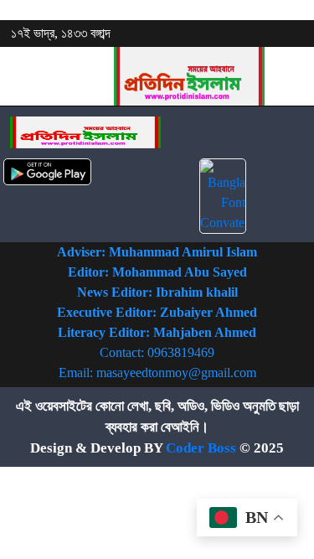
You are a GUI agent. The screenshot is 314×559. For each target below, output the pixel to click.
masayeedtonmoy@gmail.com (176, 372)
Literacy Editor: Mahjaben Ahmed (157, 332)
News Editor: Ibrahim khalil (157, 292)
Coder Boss (201, 448)
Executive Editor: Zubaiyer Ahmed (157, 312)
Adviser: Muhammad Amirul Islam (157, 252)
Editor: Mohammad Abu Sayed (157, 272)
